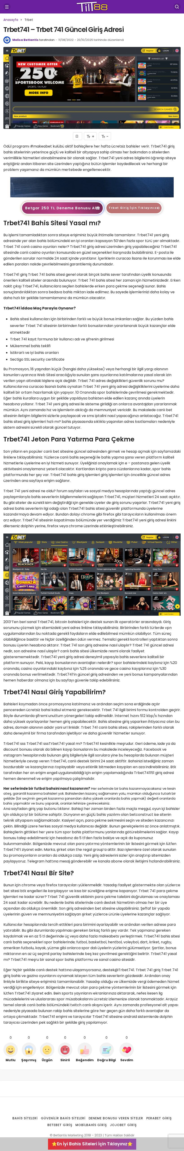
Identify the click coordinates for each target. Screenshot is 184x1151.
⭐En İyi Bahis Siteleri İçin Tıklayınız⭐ (92, 1144)
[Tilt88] (92, 6)
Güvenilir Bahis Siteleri (63, 1118)
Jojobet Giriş (123, 1125)
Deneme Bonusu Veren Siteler (116, 1118)
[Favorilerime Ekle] (77, 136)
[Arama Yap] (177, 6)
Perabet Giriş (159, 1118)
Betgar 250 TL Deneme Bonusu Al (60, 208)
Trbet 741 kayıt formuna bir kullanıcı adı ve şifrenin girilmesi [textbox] (62, 339)
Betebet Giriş (59, 1125)
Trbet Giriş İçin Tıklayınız (132, 208)
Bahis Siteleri (25, 1118)
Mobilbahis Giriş (91, 1125)
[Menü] (7, 6)
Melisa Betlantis (25, 40)
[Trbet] (92, 187)
